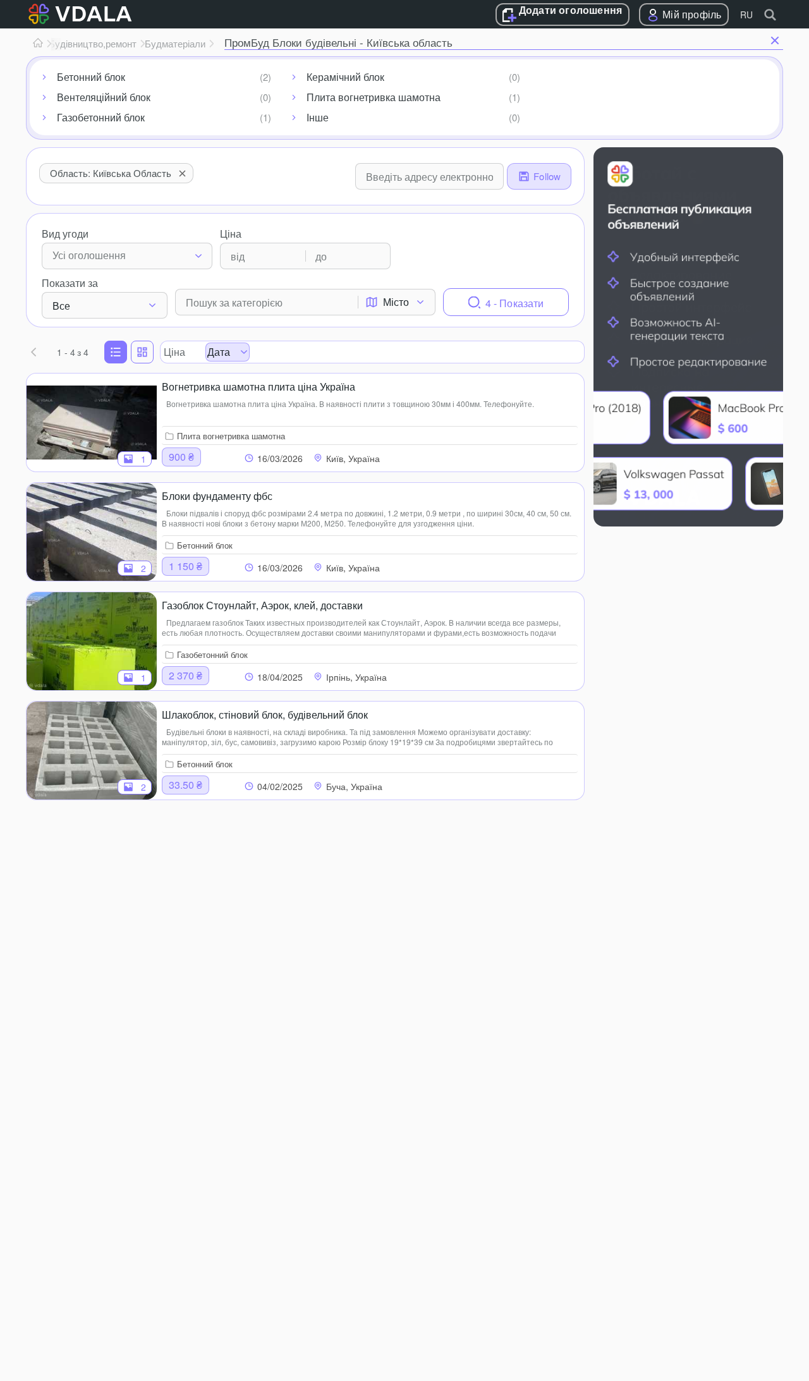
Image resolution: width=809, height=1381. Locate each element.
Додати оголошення (570, 10)
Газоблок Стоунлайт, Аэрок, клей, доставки (262, 605)
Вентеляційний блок (103, 97)
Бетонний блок (91, 77)
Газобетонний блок (101, 117)
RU (746, 14)
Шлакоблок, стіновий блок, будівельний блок (265, 714)
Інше (318, 117)
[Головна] (38, 43)
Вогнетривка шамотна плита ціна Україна (258, 386)
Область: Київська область (110, 172)
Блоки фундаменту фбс (217, 496)
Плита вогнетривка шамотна (374, 97)
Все (61, 305)
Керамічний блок (345, 77)
